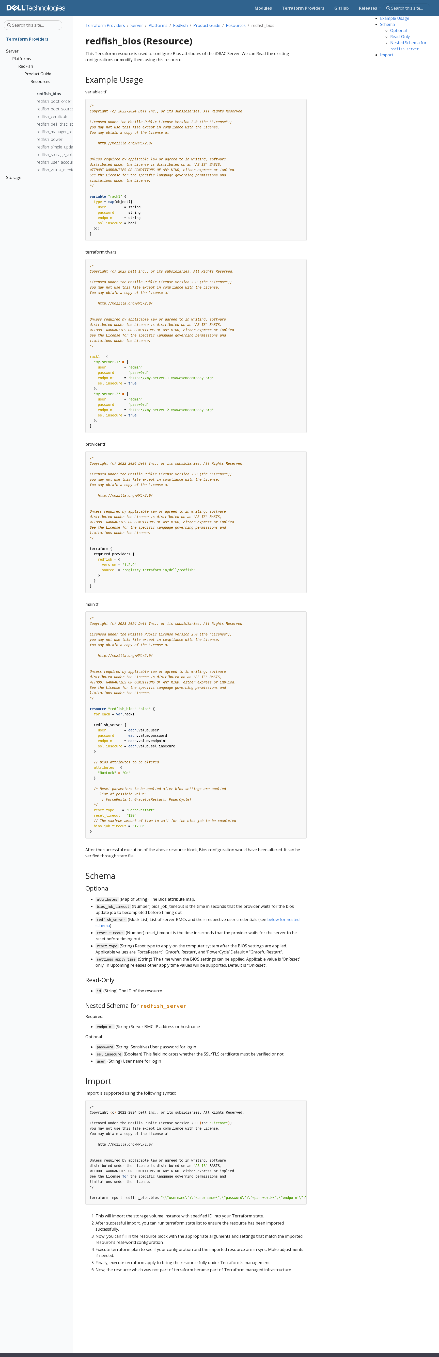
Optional (398, 30)
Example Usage (394, 18)
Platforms (158, 25)
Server (137, 25)
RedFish (180, 25)
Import (386, 55)
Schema (387, 24)
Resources (236, 25)
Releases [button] (368, 8)
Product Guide (206, 25)
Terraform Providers (105, 25)
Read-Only (400, 36)
